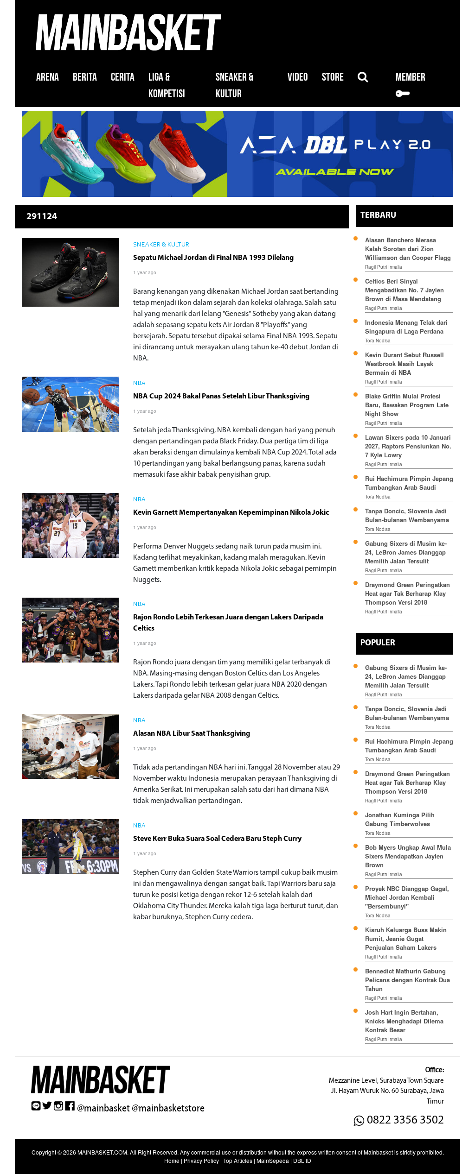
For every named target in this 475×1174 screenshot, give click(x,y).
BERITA (85, 77)
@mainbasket (103, 1108)
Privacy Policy (201, 1160)
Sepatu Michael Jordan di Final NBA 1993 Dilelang (213, 258)
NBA (139, 383)
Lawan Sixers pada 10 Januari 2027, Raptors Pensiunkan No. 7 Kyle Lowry (408, 446)
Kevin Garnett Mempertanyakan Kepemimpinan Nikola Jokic (231, 513)
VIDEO (298, 77)
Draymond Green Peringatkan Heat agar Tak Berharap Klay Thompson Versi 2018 (407, 593)
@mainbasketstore (168, 1108)
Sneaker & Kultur (161, 245)
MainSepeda (273, 1160)
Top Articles (237, 1160)
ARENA (47, 77)
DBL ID (302, 1160)
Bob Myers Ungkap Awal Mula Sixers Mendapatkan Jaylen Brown (408, 856)
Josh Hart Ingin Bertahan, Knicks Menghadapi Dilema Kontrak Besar (404, 1021)
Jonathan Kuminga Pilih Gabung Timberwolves (400, 819)
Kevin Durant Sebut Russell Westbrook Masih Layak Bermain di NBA (404, 363)
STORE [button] (333, 77)
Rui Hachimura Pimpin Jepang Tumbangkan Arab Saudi (409, 483)
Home (172, 1160)
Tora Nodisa (378, 340)
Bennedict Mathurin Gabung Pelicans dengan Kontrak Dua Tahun (407, 979)
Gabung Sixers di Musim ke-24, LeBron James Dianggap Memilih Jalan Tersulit (406, 552)
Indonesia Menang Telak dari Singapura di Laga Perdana (406, 326)
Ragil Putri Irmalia (383, 267)
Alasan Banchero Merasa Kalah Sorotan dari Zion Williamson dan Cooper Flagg (408, 248)
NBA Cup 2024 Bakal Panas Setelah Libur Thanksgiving (221, 396)
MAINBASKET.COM (102, 1152)
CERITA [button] (123, 77)
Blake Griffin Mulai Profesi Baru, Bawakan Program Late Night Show (407, 404)
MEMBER (410, 77)
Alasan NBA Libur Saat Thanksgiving (191, 734)
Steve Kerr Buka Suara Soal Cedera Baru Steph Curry (217, 839)
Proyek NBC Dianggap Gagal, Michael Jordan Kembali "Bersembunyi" (407, 897)
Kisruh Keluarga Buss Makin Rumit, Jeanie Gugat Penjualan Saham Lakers (406, 938)
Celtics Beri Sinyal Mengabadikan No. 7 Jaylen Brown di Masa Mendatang (404, 290)
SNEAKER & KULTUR (234, 85)
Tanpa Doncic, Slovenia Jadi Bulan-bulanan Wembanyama (407, 515)
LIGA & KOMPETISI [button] (166, 85)
